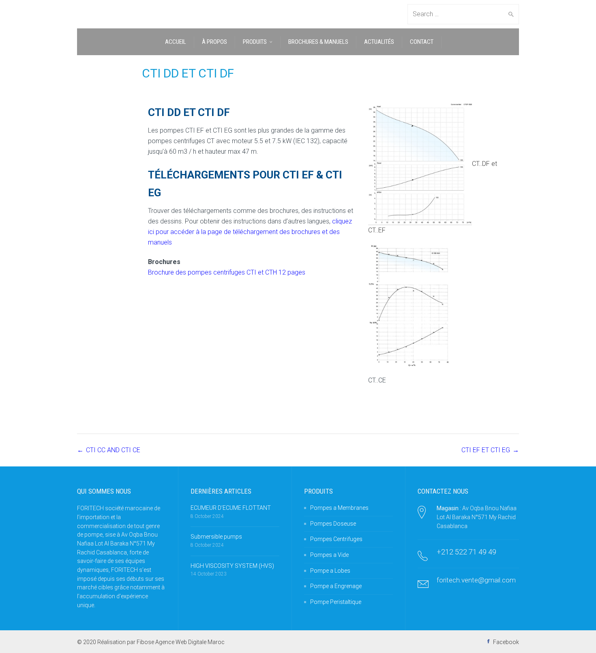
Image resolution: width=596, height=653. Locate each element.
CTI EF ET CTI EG (485, 450)
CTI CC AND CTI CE (113, 450)
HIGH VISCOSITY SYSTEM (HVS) (232, 566)
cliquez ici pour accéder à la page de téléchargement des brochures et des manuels (250, 231)
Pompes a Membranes (339, 508)
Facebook (506, 642)
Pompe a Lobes (330, 570)
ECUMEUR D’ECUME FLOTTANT (231, 508)
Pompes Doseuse (333, 523)
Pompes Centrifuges (336, 539)
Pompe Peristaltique (335, 602)
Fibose (145, 642)
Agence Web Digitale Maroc (190, 642)
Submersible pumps (216, 536)
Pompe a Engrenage (336, 586)
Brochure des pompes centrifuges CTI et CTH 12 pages (226, 272)
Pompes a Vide (329, 555)
